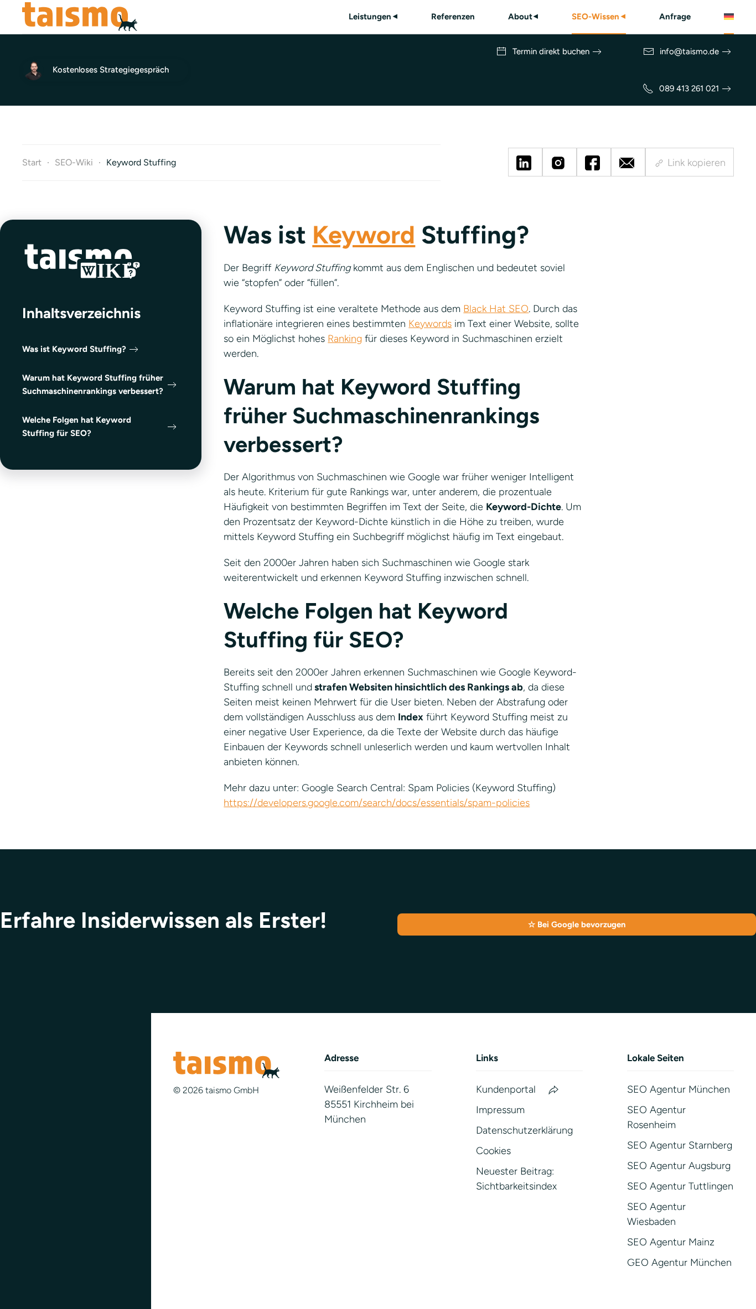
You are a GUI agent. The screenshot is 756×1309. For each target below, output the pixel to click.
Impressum (500, 1110)
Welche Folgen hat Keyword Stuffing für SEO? (76, 426)
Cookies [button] (493, 1151)
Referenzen (453, 17)
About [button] (523, 17)
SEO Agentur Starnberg (679, 1145)
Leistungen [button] (373, 17)
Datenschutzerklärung (524, 1130)
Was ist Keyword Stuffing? (74, 349)
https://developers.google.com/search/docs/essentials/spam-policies (377, 803)
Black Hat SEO (496, 309)
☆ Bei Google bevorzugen (576, 924)
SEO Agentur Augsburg (679, 1166)
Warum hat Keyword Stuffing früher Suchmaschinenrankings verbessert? (92, 384)
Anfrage (675, 17)
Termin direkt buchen (550, 51)
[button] (729, 16)
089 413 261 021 (689, 89)
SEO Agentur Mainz (670, 1242)
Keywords (430, 324)
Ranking (345, 339)
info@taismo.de (689, 51)
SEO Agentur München (678, 1089)
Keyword (363, 235)
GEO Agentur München (679, 1262)
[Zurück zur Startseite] (80, 16)
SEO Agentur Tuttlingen (680, 1186)
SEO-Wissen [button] (599, 17)
